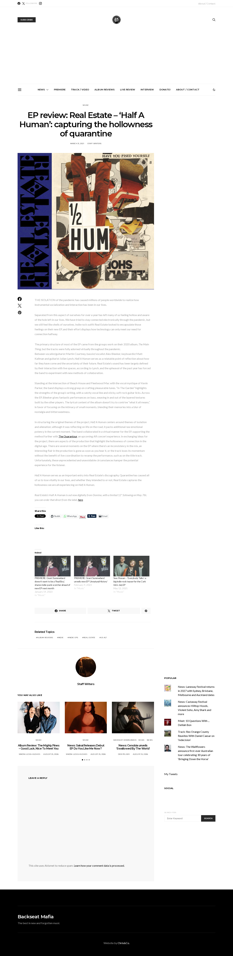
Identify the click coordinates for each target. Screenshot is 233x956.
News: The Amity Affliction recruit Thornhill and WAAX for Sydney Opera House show (194, 134)
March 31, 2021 (77, 143)
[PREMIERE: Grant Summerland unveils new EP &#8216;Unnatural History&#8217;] (92, 566)
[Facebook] (19, 3)
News (41, 89)
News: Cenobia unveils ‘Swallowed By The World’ (79, 131)
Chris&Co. (124, 943)
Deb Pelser (124, 754)
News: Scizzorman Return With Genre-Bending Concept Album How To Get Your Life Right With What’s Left (41, 136)
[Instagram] (40, 3)
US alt (104, 637)
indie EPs (73, 637)
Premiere (59, 89)
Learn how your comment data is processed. (99, 865)
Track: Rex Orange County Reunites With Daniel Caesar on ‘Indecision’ (196, 735)
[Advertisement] (116, 58)
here (80, 499)
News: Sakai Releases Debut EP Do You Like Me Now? (85, 747)
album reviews (45, 637)
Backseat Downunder (124, 740)
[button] (214, 89)
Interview (147, 89)
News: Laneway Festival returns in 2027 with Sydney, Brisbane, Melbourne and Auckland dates (156, 136)
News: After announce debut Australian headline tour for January (118, 133)
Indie (60, 637)
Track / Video (80, 89)
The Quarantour (68, 436)
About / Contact (206, 3)
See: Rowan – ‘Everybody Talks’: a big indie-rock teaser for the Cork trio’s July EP (129, 581)
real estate (89, 637)
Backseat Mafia (36, 916)
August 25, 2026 (51, 754)
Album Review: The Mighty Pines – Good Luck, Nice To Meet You (38, 747)
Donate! (165, 89)
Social (168, 788)
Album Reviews (104, 89)
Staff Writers (94, 143)
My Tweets (171, 774)
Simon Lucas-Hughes (29, 754)
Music (86, 105)
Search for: (170, 812)
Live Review (127, 89)
